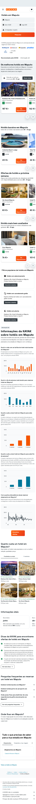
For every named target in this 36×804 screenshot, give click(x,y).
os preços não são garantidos (9, 787)
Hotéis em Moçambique (12, 773)
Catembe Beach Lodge (9, 150)
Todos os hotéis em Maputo (9, 765)
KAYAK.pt (9, 772)
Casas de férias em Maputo (12, 753)
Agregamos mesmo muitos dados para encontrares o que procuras (14, 795)
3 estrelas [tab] (27, 556)
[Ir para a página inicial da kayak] (11, 9)
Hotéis (15, 772)
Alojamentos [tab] (7, 743)
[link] (10, 285)
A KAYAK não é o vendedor (11, 792)
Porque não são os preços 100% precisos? (15, 799)
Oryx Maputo (6, 247)
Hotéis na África (23, 772)
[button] (3, 9)
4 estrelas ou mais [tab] (9, 556)
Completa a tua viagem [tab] (21, 743)
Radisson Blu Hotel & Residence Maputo (14, 98)
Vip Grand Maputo (8, 200)
